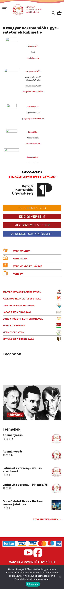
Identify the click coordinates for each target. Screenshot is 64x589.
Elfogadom (32, 584)
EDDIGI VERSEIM (32, 216)
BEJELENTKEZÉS (32, 208)
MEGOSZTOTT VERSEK (32, 225)
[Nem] (60, 577)
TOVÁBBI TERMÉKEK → (47, 519)
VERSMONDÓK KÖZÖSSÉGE (32, 234)
